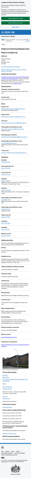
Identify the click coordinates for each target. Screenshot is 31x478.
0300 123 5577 (5, 180)
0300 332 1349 (5, 235)
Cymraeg (27, 41)
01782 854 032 (5, 209)
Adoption (5, 375)
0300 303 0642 (6, 190)
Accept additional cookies (15, 18)
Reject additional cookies (15, 23)
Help (2, 451)
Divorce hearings (7, 387)
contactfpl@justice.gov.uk (9, 143)
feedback (21, 39)
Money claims (6, 398)
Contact (7, 451)
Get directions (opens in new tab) (10, 66)
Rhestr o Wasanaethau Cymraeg (9, 454)
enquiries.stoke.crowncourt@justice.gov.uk (13, 152)
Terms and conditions (19, 453)
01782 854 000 (5, 162)
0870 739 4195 (5, 217)
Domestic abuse (7, 389)
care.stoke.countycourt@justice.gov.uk (12, 129)
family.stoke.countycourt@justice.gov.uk (13, 108)
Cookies (18, 451)
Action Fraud (18, 83)
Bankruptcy (5, 377)
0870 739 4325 (5, 174)
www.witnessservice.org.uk (9, 337)
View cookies (15, 27)
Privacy (12, 451)
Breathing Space (7, 407)
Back (3, 44)
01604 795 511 (5, 229)
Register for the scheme (9, 433)
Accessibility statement (7, 453)
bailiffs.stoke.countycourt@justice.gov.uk (13, 116)
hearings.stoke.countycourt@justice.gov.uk (13, 123)
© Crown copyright (15, 474)
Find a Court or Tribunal (8, 36)
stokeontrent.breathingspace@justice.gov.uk (14, 137)
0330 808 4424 (6, 199)
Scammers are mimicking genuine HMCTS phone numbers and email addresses (15, 77)
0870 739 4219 (5, 168)
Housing (4, 396)
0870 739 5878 (5, 223)
